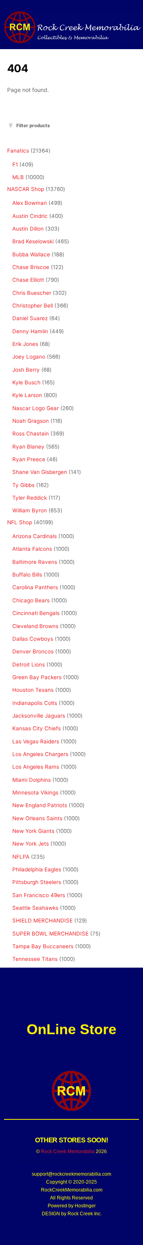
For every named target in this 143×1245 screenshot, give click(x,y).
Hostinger (85, 1206)
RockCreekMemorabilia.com (71, 1190)
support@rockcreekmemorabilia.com (71, 1174)
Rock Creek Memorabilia (68, 1151)
